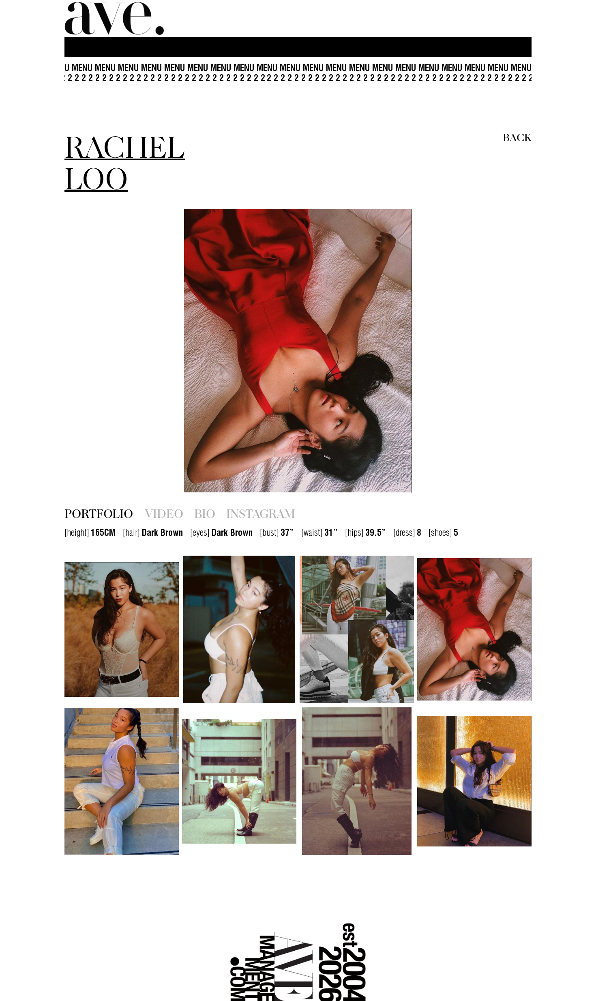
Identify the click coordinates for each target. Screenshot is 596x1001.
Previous (134, 351)
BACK (517, 137)
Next (461, 351)
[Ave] (115, 18)
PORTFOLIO (98, 513)
